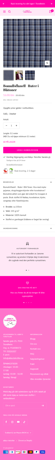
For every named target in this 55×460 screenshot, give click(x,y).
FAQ (32, 354)
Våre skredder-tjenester (40, 379)
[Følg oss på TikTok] (24, 422)
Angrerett (34, 369)
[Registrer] (43, 406)
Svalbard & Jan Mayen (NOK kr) (17, 433)
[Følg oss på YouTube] (18, 422)
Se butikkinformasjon (14, 165)
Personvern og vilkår (39, 374)
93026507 (11, 351)
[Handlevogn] (50, 11)
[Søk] (9, 11)
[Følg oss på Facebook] (6, 422)
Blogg (32, 339)
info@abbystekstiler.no (13, 358)
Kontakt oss (35, 349)
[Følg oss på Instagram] (12, 422)
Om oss (33, 344)
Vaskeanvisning (10, 228)
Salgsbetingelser (37, 359)
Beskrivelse (8, 182)
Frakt (32, 364)
